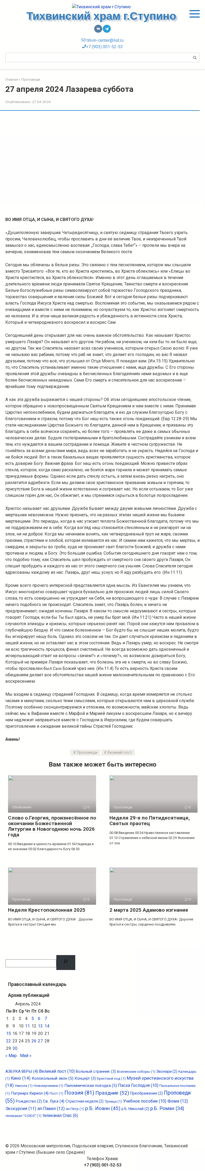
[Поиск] (65, 962)
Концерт (85, 1078)
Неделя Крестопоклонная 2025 (46, 910)
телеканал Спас (60, 1115)
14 (47, 1026)
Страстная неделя (84, 1101)
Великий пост (120, 752)
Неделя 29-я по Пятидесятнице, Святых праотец (149, 820)
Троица (113, 1101)
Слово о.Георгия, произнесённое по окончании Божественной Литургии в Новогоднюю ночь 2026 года (52, 826)
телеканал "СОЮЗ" (23, 1116)
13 (40, 1026)
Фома (177, 1101)
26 (33, 1040)
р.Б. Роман (167, 1108)
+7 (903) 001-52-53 (104, 46)
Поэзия (79, 1093)
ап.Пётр (75, 1109)
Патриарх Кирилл (30, 1093)
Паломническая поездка (90, 1085)
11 (27, 1026)
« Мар (11, 1055)
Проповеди (87, 752)
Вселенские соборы (136, 1072)
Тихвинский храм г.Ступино (102, 16)
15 (8, 1033)
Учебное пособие (144, 1101)
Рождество (29, 1101)
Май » (25, 1055)
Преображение (146, 1093)
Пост (56, 1093)
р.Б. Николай (135, 1109)
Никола (24, 1086)
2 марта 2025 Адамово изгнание (148, 910)
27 (40, 1040)
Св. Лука (53, 1101)
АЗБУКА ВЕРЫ (21, 1071)
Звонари (166, 1071)
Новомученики (48, 1086)
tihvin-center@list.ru (104, 40)
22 (8, 1040)
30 (15, 1048)
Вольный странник (96, 1071)
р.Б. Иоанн (102, 1108)
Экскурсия (20, 1108)
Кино (21, 1078)
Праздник (112, 1093)
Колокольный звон (52, 1078)
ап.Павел (51, 1108)
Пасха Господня (138, 1085)
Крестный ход (111, 1078)
